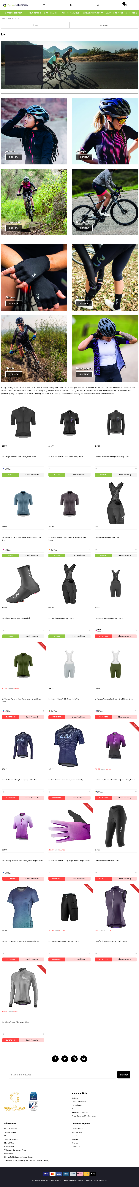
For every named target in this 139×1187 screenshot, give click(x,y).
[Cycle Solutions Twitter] (64, 1058)
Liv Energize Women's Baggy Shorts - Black (63, 941)
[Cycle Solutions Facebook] (55, 1058)
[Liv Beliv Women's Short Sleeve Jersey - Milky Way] (69, 745)
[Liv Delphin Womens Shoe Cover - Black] (23, 584)
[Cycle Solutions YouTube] (83, 1058)
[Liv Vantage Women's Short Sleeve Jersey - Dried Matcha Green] (23, 665)
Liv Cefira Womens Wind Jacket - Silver (15, 1022)
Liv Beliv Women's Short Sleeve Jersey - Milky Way (65, 780)
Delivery (75, 1098)
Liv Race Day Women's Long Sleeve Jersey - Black (112, 456)
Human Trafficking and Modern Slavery (18, 1157)
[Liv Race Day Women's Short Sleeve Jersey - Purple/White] (23, 826)
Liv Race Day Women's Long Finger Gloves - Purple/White (68, 860)
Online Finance (10, 1136)
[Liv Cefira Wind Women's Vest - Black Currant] (116, 907)
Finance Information (79, 1102)
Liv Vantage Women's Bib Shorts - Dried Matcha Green (114, 699)
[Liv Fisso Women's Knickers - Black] (116, 826)
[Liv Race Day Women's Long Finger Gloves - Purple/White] (69, 826)
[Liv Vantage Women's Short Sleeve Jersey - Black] (23, 422)
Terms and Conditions (80, 1112)
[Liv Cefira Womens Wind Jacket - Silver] (23, 988)
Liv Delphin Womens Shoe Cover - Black (16, 618)
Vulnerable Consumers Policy (15, 1150)
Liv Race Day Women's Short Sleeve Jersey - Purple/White (22, 860)
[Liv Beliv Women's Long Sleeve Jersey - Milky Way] (23, 745)
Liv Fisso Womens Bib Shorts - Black (61, 618)
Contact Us (76, 1146)
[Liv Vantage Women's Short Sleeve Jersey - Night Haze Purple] (69, 503)
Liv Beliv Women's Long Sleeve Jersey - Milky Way (19, 780)
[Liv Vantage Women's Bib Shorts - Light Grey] (69, 665)
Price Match (51, 13)
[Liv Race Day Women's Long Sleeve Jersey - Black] (116, 422)
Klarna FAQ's (9, 1143)
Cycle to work (116, 13)
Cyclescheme (77, 1105)
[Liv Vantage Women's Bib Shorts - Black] (116, 584)
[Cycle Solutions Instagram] (74, 1058)
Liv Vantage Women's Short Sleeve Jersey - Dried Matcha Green (21, 700)
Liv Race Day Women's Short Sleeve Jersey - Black (65, 456)
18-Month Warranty (94, 13)
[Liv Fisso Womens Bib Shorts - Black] (69, 584)
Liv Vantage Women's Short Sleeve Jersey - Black (19, 456)
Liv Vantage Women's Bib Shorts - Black (109, 618)
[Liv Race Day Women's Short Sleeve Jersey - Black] (69, 422)
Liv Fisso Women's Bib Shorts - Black (108, 537)
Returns (74, 1109)
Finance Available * (71, 13)
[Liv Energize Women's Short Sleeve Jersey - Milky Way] (23, 907)
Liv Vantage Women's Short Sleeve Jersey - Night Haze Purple (67, 539)
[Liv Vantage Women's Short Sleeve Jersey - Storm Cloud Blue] (23, 503)
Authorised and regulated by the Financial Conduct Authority (26, 1161)
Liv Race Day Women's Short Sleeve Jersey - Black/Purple (115, 780)
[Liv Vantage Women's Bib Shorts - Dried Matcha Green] (116, 665)
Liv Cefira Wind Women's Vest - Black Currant (111, 941)
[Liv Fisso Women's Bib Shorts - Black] (116, 503)
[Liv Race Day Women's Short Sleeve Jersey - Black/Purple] (116, 745)
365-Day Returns (34, 13)
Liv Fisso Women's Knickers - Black (107, 860)
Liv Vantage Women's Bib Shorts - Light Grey (64, 699)
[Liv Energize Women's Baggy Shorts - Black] (69, 907)
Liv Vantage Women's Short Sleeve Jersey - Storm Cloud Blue (21, 539)
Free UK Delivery (14, 13)
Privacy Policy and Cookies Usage (84, 1116)
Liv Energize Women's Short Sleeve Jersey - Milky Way (21, 941)
